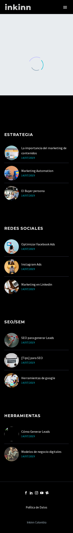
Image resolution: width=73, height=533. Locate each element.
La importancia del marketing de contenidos (44, 150)
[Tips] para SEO (32, 358)
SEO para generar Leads (37, 338)
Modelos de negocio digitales (41, 452)
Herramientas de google (38, 378)
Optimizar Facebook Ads (38, 244)
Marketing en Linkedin (36, 284)
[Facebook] (26, 492)
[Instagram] (36, 492)
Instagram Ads (31, 264)
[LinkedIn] (31, 492)
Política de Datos (36, 507)
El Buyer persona (33, 191)
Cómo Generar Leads (35, 431)
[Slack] (47, 492)
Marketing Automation (37, 171)
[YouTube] (41, 492)
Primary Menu (65, 7)
